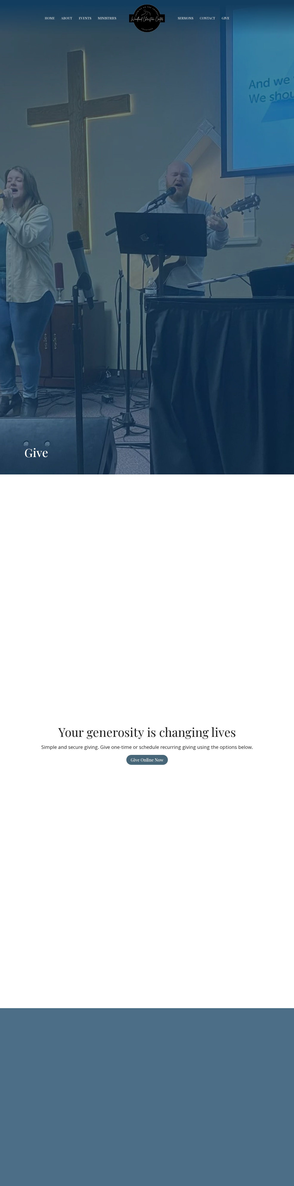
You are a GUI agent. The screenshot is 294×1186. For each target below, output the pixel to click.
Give (225, 18)
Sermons (185, 18)
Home (50, 18)
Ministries (107, 18)
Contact (207, 18)
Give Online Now (147, 760)
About (66, 18)
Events (85, 18)
